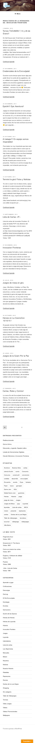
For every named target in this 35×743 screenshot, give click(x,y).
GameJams (6, 610)
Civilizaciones (7, 586)
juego (20, 496)
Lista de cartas (17, 507)
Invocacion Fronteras (12, 247)
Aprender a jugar (8, 582)
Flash (5, 486)
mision (6, 511)
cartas (25, 468)
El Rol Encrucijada (9, 598)
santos (6, 514)
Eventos (5, 606)
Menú (18, 14)
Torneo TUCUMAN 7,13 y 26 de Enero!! (16, 32)
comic (17, 471)
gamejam (19, 486)
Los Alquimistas (8, 649)
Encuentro (7, 482)
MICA (26, 507)
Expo (21, 482)
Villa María (7, 525)
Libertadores (7, 641)
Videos (5, 707)
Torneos (5, 700)
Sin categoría (7, 692)
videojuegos (25, 522)
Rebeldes (6, 672)
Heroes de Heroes (9, 618)
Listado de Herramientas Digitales (13, 452)
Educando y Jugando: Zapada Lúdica (14, 448)
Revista (5, 680)
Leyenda (25, 504)
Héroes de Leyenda (9, 621)
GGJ (15, 489)
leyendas (7, 507)
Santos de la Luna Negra (18, 514)
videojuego (15, 522)
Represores (6, 676)
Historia (13, 496)
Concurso (7, 475)
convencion (25, 475)
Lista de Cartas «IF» (11, 216)
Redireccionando (8, 440)
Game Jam (7, 489)
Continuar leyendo (8, 62)
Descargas (6, 590)
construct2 (16, 475)
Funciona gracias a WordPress (12, 729)
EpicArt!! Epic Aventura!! (13, 106)
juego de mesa (8, 500)
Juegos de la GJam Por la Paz (16, 355)
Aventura (7, 468)
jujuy (18, 504)
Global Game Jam (10, 493)
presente (13, 511)
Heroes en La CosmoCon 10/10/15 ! (14, 319)
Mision (5, 657)
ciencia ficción (8, 471)
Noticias (5, 664)
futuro (12, 486)
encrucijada (24, 479)
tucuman (7, 522)
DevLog (5, 594)
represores (22, 511)
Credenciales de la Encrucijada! (16, 71)
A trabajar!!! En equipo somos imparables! (15, 140)
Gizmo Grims (7, 444)
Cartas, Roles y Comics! (13, 391)
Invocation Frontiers (9, 629)
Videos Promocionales (10, 711)
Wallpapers (6, 715)
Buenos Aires (16, 468)
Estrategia (6, 602)
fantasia (28, 482)
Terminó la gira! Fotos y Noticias (16, 179)
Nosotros (6, 661)
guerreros (21, 493)
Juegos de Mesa (9, 504)
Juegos (18, 500)
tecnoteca (23, 518)
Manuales (6, 653)
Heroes (6, 496)
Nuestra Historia (8, 668)
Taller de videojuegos (10, 518)
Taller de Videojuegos (9, 696)
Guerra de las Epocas (10, 614)
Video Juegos (7, 704)
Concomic (25, 471)
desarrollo (15, 479)
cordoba (6, 479)
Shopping (6, 688)
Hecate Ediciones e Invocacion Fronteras (16, 456)
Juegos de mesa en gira (13, 282)
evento (15, 482)
